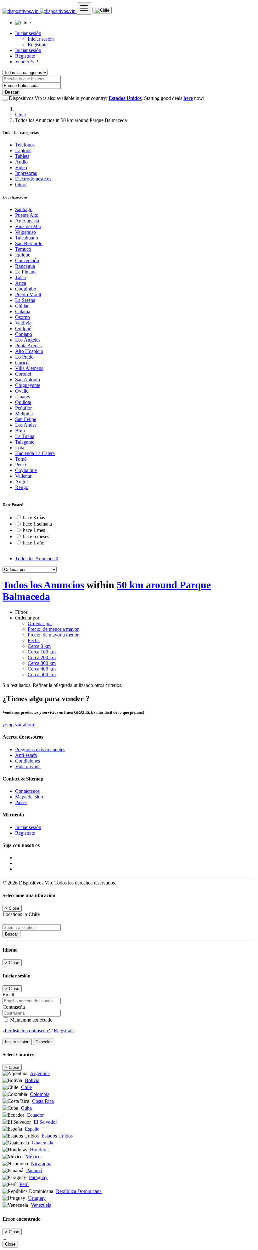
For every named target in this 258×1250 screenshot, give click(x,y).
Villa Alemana (29, 368)
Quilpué (23, 328)
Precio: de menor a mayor (53, 629)
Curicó (22, 362)
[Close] (5, 100)
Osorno (22, 317)
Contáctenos (27, 791)
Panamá (34, 1170)
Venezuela (41, 1205)
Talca (20, 277)
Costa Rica (43, 1101)
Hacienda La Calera (35, 453)
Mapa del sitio (29, 796)
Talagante (24, 442)
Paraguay (38, 1177)
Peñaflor (23, 408)
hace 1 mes (34, 530)
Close (10, 1244)
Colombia (39, 1094)
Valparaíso (25, 232)
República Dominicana (79, 1191)
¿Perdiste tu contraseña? (27, 1030)
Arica (20, 283)
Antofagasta (27, 220)
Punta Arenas (28, 345)
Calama (22, 311)
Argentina (40, 1073)
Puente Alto (26, 215)
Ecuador (35, 1115)
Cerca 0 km (39, 646)
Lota (19, 447)
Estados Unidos (57, 1135)
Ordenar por (40, 623)
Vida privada (28, 766)
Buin (20, 430)
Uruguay (37, 1198)
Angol (21, 481)
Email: (9, 994)
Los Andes (25, 425)
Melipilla (24, 413)
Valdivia (23, 322)
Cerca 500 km (42, 674)
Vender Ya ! (26, 61)
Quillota (23, 402)
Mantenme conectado (31, 1019)
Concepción (27, 260)
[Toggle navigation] (84, 9)
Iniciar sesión (41, 39)
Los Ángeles (27, 340)
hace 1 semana (37, 524)
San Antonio (27, 379)
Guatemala (42, 1142)
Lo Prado (24, 357)
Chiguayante (27, 385)
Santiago (23, 209)
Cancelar (44, 1042)
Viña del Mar (28, 226)
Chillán (22, 305)
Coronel (23, 374)
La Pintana (25, 271)
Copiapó (23, 334)
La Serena (25, 300)
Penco (21, 464)
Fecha (34, 640)
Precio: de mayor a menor (53, 634)
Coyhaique (26, 470)
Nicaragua (41, 1163)
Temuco (23, 249)
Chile (20, 114)
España (32, 1129)
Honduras (39, 1149)
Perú (24, 1184)
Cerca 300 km (42, 663)
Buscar (11, 934)
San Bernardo (28, 243)
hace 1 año (33, 542)
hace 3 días (34, 517)
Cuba (26, 1108)
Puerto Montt (28, 294)
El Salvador (45, 1122)
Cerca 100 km (42, 651)
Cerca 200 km (42, 657)
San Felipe (25, 419)
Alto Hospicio (29, 351)
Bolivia (32, 1080)
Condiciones (27, 760)
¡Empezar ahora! (19, 724)
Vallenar (23, 476)
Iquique (22, 254)
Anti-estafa (26, 755)
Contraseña (14, 1007)
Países (21, 802)
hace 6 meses (36, 536)
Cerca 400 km (42, 668)
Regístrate (38, 44)
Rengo (21, 487)
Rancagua (25, 266)
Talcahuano (26, 237)
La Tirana (24, 436)
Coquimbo (25, 288)
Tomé (20, 459)
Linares (22, 396)
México (33, 1156)
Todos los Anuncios (36, 558)
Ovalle (21, 391)
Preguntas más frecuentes (40, 749)
